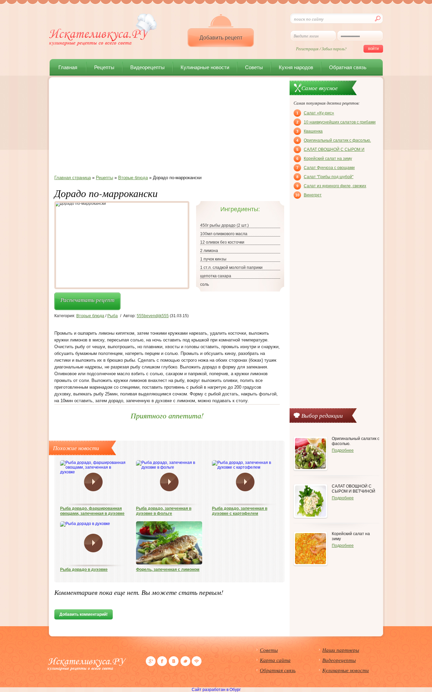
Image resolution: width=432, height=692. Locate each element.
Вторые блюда (90, 315)
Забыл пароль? (334, 48)
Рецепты (104, 67)
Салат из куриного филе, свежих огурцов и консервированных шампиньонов (331, 187)
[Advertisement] (167, 128)
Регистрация (307, 48)
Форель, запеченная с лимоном (167, 569)
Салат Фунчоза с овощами (325, 167)
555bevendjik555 (153, 315)
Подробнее (343, 450)
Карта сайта (275, 660)
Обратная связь (348, 67)
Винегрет (308, 195)
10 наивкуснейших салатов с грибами (336, 122)
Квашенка (309, 131)
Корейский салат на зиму (324, 158)
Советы (254, 67)
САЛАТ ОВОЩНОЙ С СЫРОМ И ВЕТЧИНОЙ (330, 150)
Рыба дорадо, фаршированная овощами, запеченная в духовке (92, 511)
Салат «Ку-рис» (315, 113)
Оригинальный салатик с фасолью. (333, 140)
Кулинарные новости (205, 67)
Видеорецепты (147, 67)
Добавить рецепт (220, 37)
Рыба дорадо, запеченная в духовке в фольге (163, 511)
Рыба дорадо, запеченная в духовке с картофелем (239, 511)
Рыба (112, 315)
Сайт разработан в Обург (216, 689)
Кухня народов (296, 67)
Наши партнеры (340, 649)
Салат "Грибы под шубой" (324, 176)
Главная (67, 67)
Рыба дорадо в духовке (84, 569)
